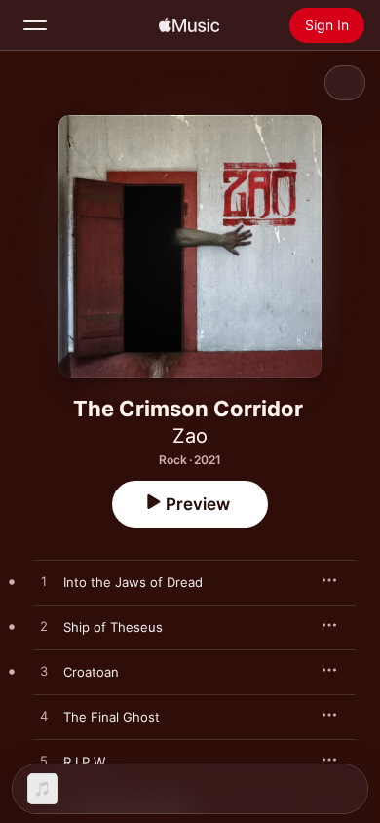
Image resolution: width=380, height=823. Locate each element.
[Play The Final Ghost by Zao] (43, 716)
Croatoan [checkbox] (91, 672)
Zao (190, 436)
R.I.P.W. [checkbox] (85, 761)
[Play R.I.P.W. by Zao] (43, 761)
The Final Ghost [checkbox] (111, 717)
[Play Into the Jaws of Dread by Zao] (43, 582)
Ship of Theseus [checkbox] (113, 627)
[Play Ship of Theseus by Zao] (43, 627)
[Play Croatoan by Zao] (43, 672)
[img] (189, 25)
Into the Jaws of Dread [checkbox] (133, 582)
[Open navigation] (35, 25)
